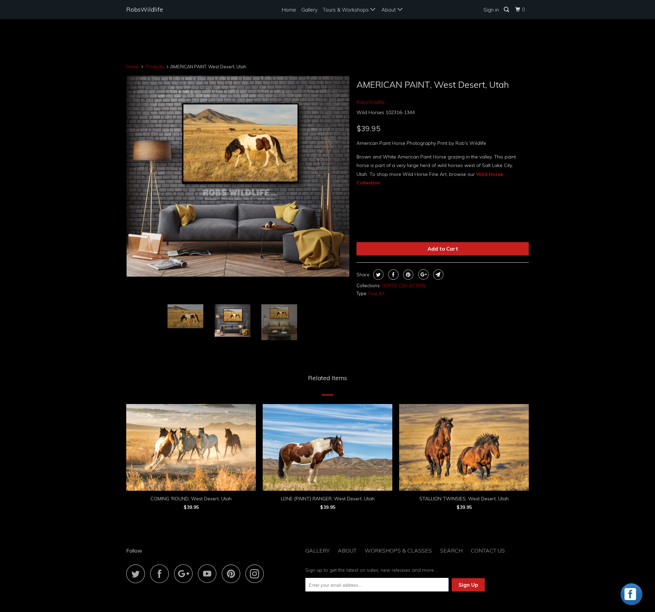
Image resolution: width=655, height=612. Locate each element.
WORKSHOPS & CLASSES (398, 550)
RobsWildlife (144, 9)
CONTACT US (488, 550)
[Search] (507, 9)
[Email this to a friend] (437, 274)
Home (289, 9)
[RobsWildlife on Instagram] (256, 573)
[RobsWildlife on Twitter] (137, 573)
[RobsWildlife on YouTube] (209, 573)
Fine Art (376, 293)
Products (154, 66)
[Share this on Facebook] (392, 274)
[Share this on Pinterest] (407, 274)
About (389, 9)
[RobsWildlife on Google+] (185, 573)
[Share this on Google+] (422, 274)
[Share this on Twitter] (377, 274)
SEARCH (451, 550)
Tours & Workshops (346, 9)
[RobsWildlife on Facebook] (161, 573)
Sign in (491, 9)
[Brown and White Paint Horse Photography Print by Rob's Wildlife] (238, 176)
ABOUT (347, 550)
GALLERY (317, 550)
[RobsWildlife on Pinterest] (233, 573)
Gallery (309, 9)
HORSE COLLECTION (403, 285)
